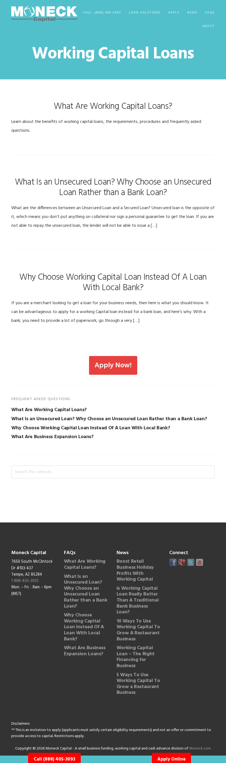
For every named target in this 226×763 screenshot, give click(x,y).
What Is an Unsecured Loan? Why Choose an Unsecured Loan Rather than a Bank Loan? (113, 187)
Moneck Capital (44, 13)
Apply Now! (113, 365)
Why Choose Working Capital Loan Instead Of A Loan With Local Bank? (113, 282)
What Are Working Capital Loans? (113, 106)
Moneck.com (200, 748)
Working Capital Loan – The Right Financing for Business (136, 657)
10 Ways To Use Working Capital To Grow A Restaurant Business (138, 630)
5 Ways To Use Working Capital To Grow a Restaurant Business (138, 684)
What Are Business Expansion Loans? (52, 437)
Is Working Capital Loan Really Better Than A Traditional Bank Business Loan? (138, 600)
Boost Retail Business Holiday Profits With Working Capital (135, 570)
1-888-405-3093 (25, 581)
